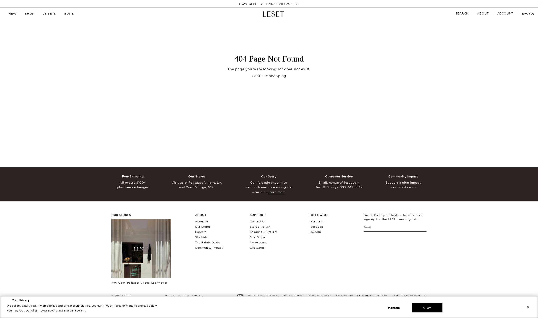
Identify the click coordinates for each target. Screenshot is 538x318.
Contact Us (258, 221)
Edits (69, 14)
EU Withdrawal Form (372, 295)
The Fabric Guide (207, 242)
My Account (258, 242)
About (483, 13)
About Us (201, 221)
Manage (394, 307)
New (12, 14)
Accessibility (344, 295)
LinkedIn (315, 232)
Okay (427, 307)
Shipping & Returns (264, 232)
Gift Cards (257, 247)
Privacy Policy (112, 305)
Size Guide (257, 237)
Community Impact (209, 247)
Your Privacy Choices (263, 295)
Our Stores (202, 226)
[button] (462, 13)
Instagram (316, 221)
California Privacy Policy (409, 295)
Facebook (316, 226)
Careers (200, 232)
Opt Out (24, 310)
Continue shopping (269, 76)
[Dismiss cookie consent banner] (528, 307)
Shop (29, 14)
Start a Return (260, 226)
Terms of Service (319, 295)
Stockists (201, 237)
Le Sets (49, 14)
